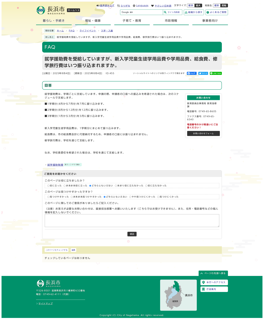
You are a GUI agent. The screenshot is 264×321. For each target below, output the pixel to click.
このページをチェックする (57, 250)
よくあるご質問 (218, 12)
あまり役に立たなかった (130, 186)
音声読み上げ (107, 5)
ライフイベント (88, 31)
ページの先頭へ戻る (215, 273)
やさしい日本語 (163, 6)
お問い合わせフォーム (203, 133)
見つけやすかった (59, 197)
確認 (132, 234)
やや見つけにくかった (144, 197)
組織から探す (195, 12)
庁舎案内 (211, 289)
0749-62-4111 (52, 294)
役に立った (56, 186)
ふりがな (125, 6)
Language (142, 5)
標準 (190, 5)
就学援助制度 (64, 165)
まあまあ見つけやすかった (87, 197)
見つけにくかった (169, 197)
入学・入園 (107, 31)
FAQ (72, 31)
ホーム (60, 31)
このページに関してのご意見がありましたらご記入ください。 (82, 203)
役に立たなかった (157, 186)
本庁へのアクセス (216, 282)
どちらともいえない (102, 186)
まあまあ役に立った (76, 186)
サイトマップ (45, 304)
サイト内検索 (174, 12)
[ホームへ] (50, 13)
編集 (73, 250)
